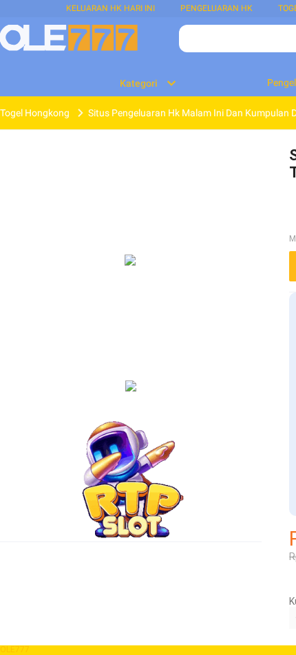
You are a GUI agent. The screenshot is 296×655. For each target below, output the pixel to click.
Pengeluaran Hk (216, 8)
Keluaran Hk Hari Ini (110, 8)
